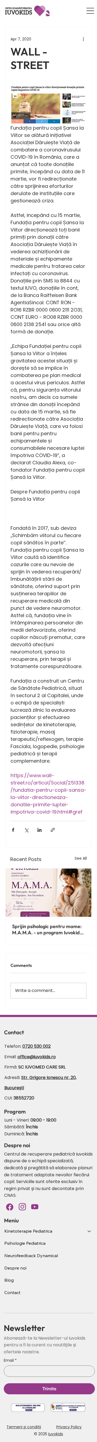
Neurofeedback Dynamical (31, 1255)
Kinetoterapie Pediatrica (28, 1231)
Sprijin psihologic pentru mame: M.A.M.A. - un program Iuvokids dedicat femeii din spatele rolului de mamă (48, 929)
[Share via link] (52, 829)
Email (10, 1360)
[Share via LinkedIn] (39, 829)
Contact (12, 1292)
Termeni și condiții (23, 1427)
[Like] (34, 1206)
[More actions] (83, 39)
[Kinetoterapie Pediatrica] (89, 1231)
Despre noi (15, 1268)
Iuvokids (55, 1434)
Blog (9, 1280)
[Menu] (90, 11)
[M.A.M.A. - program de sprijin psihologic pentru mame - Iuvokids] (48, 893)
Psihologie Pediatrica (25, 1243)
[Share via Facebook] (13, 829)
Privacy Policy (69, 1427)
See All (81, 858)
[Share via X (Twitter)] (26, 829)
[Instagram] (22, 1206)
